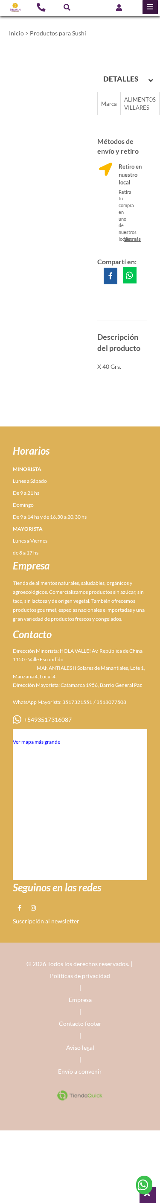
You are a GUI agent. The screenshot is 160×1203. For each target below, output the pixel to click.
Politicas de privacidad (80, 975)
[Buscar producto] (67, 7)
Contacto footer (80, 1023)
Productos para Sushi (58, 33)
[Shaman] (15, 7)
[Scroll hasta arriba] (148, 1195)
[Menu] (150, 7)
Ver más (132, 239)
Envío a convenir (80, 1071)
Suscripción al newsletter (46, 921)
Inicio (16, 33)
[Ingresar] (119, 7)
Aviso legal (80, 1047)
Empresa (80, 999)
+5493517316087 (46, 719)
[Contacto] (41, 7)
